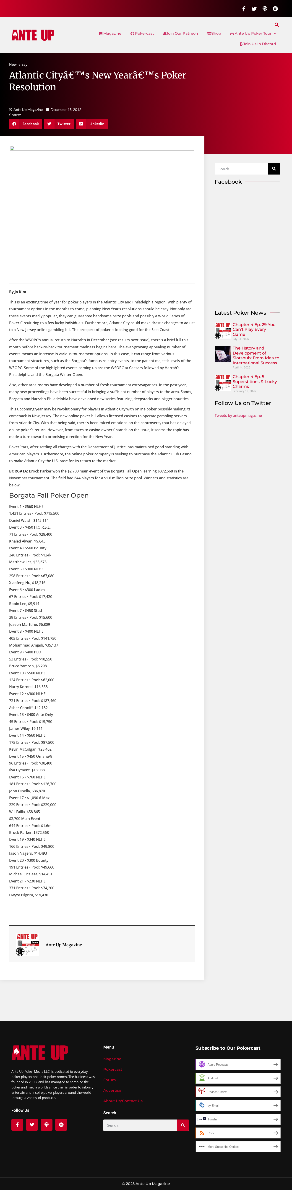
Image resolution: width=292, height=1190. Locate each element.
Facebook (228, 181)
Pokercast (144, 33)
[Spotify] (275, 8)
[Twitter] (254, 8)
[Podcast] (265, 8)
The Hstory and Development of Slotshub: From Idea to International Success (256, 355)
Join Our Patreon (182, 33)
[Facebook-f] (244, 8)
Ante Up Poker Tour (252, 33)
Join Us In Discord (259, 44)
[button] (277, 24)
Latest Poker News (240, 312)
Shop (216, 33)
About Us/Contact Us (123, 1101)
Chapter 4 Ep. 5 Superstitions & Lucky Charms (255, 381)
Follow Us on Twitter (243, 403)
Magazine (111, 33)
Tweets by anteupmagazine (238, 415)
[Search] (274, 169)
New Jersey (18, 64)
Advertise (112, 1090)
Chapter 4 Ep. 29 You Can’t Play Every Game (254, 329)
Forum (109, 1080)
